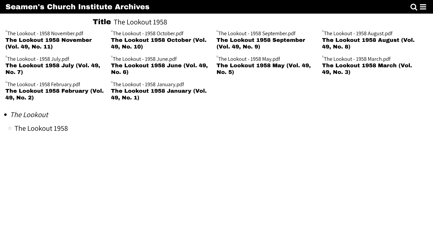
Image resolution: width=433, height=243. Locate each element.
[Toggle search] (414, 7)
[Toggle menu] (423, 7)
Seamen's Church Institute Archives (77, 7)
